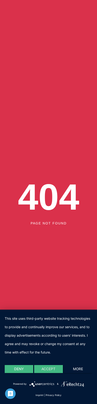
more (78, 369)
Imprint (40, 395)
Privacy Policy (53, 395)
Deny (19, 369)
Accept (48, 369)
